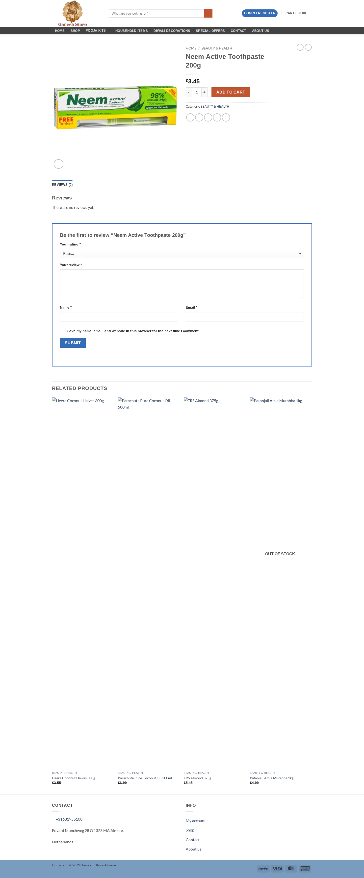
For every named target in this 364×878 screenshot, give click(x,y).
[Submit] (208, 13)
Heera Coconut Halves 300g (73, 778)
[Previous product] (308, 47)
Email (191, 307)
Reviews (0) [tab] (62, 185)
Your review (71, 265)
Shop (75, 31)
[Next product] (300, 47)
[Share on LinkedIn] (226, 117)
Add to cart (230, 92)
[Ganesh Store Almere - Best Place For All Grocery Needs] (77, 13)
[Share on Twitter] (199, 117)
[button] (260, 13)
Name (66, 307)
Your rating (70, 244)
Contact (238, 31)
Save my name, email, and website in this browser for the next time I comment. (133, 331)
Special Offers (210, 31)
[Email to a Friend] (208, 117)
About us (260, 31)
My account (196, 820)
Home (60, 31)
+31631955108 (68, 819)
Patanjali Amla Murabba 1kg (271, 778)
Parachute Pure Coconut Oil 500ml (145, 778)
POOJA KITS (96, 30)
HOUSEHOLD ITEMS (131, 31)
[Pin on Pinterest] (217, 117)
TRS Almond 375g (197, 778)
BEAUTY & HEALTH (217, 48)
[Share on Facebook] (190, 117)
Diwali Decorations (172, 31)
